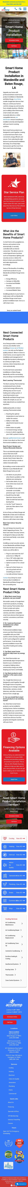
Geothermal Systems (12, 964)
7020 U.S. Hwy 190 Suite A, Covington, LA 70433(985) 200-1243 (14, 1057)
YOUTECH (15, 1181)
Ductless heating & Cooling (11, 957)
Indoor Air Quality (14, 1079)
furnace (12, 348)
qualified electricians (14, 438)
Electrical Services (14, 20)
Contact (5, 578)
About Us (11, 1102)
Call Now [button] (14, 46)
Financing (11, 1107)
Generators (12, 1082)
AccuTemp (17, 99)
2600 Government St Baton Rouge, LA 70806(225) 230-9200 (14, 1043)
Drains (11, 1090)
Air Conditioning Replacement (10, 937)
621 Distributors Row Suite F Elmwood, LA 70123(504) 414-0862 (14, 1050)
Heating (11, 1071)
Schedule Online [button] (14, 40)
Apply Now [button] (14, 779)
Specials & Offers (13, 1111)
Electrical (11, 1075)
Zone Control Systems (12, 980)
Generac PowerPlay (14, 1119)
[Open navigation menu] (24, 9)
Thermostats (9, 975)
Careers (10, 1123)
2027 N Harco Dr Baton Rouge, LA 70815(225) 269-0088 (14, 1036)
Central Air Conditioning (12, 951)
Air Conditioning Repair (12, 930)
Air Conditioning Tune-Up (12, 944)
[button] (14, 838)
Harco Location (14, 1032)
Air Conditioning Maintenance (10, 924)
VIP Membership (13, 1116)
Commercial (12, 1093)
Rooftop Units (9, 969)
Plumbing (12, 1086)
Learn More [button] (14, 215)
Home (5, 20)
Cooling (11, 1068)
